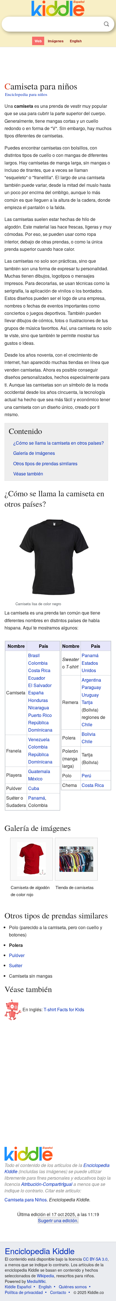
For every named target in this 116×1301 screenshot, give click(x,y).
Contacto (58, 1292)
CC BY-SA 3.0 (95, 1259)
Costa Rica (39, 670)
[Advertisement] (58, 62)
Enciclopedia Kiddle (40, 1250)
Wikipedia (45, 1275)
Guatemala (39, 771)
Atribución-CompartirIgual (46, 1184)
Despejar (95, 24)
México (35, 778)
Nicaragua (38, 707)
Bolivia (88, 734)
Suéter (15, 965)
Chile (87, 724)
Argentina (91, 680)
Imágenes (56, 40)
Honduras (38, 700)
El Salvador (40, 685)
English (76, 40)
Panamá (36, 798)
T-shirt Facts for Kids (64, 1009)
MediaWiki (36, 1281)
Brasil (34, 655)
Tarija (87, 702)
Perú (86, 775)
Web (38, 40)
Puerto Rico (40, 715)
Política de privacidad (24, 1292)
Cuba (33, 788)
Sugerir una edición (57, 1220)
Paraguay (91, 687)
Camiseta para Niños (26, 1199)
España (36, 692)
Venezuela (39, 739)
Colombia (38, 663)
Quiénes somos (73, 1286)
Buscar (106, 24)
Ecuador (36, 678)
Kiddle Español (18, 1286)
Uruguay (90, 695)
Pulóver (16, 955)
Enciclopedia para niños (26, 94)
